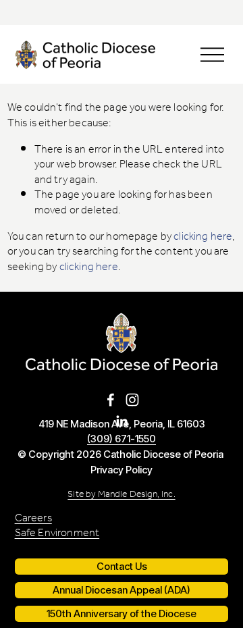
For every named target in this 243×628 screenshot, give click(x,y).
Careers (33, 519)
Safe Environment (57, 534)
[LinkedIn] (121, 421)
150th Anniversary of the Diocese (121, 614)
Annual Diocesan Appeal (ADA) (121, 590)
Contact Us (122, 566)
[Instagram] (132, 400)
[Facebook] (110, 400)
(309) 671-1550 (121, 439)
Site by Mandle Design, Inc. (121, 495)
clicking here (202, 236)
